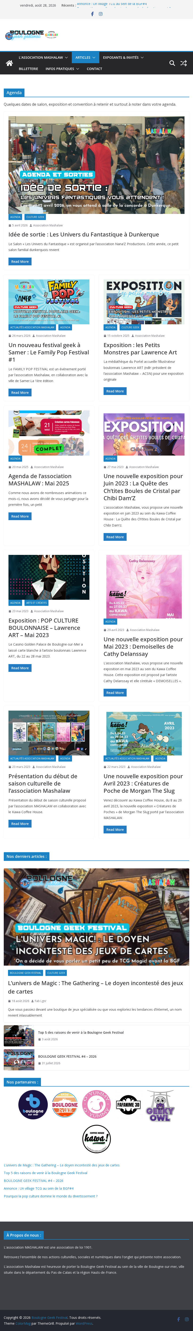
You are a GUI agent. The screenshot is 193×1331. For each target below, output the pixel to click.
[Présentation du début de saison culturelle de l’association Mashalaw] (48, 733)
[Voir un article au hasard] (183, 63)
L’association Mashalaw (41, 57)
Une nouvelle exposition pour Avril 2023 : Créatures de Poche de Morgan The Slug (143, 783)
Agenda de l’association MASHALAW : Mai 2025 (40, 479)
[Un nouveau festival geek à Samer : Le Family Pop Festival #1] (48, 301)
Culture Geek (35, 217)
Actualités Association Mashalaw (32, 327)
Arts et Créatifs (36, 602)
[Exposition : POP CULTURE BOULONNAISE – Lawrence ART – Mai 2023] (48, 577)
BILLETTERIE (28, 68)
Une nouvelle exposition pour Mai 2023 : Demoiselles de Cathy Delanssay (143, 646)
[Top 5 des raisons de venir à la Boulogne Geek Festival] (19, 1035)
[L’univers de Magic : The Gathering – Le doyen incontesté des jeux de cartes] (96, 917)
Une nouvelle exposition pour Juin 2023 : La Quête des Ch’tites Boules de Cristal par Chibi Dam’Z (143, 487)
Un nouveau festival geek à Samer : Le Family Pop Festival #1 (48, 352)
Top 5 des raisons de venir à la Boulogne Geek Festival (81, 1032)
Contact (94, 68)
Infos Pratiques (60, 68)
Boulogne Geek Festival (25, 973)
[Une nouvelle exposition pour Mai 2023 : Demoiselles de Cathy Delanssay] (144, 587)
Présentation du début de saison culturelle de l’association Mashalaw (42, 783)
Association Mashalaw (48, 225)
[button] (65, 57)
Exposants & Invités (121, 57)
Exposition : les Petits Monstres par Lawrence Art (140, 348)
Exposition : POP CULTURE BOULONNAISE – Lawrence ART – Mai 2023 (44, 627)
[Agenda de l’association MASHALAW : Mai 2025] (48, 432)
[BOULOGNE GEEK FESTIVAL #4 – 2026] (19, 1059)
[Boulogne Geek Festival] (9, 63)
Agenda (15, 217)
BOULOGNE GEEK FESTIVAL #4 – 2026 (67, 1056)
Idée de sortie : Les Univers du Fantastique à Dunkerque (83, 234)
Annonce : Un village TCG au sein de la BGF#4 (112, 5)
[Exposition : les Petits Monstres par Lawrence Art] (144, 301)
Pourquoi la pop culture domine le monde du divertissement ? (50, 1196)
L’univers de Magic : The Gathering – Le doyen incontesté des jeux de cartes (95, 987)
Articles (83, 57)
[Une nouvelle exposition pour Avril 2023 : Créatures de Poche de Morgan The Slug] (144, 733)
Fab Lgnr (40, 1001)
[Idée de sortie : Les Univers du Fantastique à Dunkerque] (96, 165)
